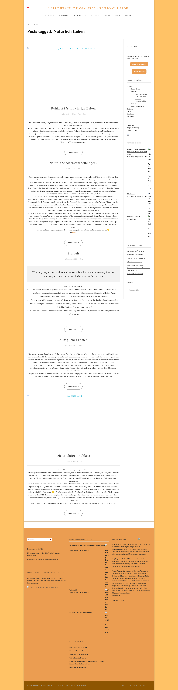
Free (79, 114)
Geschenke (130, 114)
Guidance (130, 109)
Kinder (133, 104)
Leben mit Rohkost (137, 106)
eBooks (129, 86)
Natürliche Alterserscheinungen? (73, 163)
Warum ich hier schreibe (135, 255)
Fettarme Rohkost (141, 94)
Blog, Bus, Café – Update (135, 251)
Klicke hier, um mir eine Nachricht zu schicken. (42, 559)
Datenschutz (144, 685)
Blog (74, 114)
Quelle (74, 233)
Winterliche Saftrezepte (134, 262)
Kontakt (124, 685)
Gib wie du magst (139, 71)
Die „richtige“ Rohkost (73, 455)
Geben (129, 111)
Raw (84, 114)
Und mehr (130, 116)
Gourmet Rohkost (141, 101)
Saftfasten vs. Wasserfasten (136, 258)
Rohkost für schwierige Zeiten (73, 108)
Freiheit (73, 253)
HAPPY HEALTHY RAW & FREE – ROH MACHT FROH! (89, 8)
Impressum (133, 685)
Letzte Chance (136, 89)
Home (29, 25)
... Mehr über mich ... (118, 600)
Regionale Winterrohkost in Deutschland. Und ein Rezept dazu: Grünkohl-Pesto (138, 267)
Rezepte (133, 91)
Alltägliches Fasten (73, 340)
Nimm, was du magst (139, 64)
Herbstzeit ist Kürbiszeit (135, 274)
